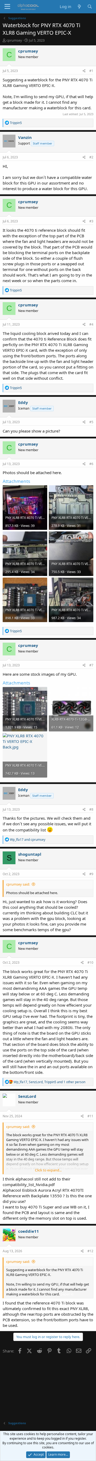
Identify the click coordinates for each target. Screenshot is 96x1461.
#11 (90, 1116)
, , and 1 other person (49, 1082)
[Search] (90, 6)
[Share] (84, 71)
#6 (91, 464)
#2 (91, 157)
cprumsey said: (18, 884)
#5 (91, 422)
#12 (90, 1251)
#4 (91, 324)
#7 (91, 665)
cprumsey (14, 40)
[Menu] (7, 6)
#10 (90, 962)
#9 (91, 874)
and (27, 839)
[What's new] (79, 6)
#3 (91, 221)
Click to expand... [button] (48, 1170)
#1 (91, 71)
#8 (91, 809)
